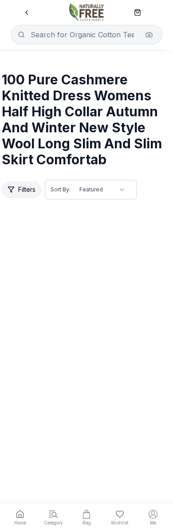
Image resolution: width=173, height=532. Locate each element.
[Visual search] (149, 35)
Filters (26, 189)
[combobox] (102, 190)
